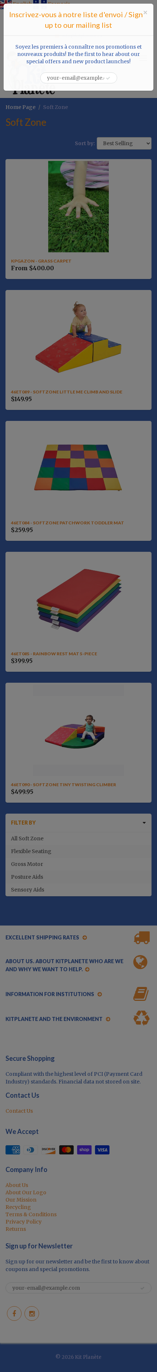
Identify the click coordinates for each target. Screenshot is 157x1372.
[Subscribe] (108, 78)
